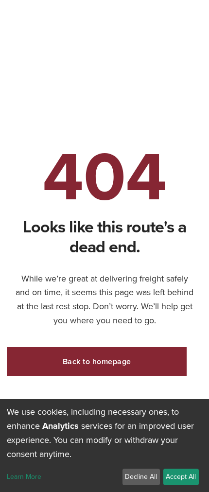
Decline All (141, 477)
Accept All (181, 477)
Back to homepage (97, 361)
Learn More (24, 477)
